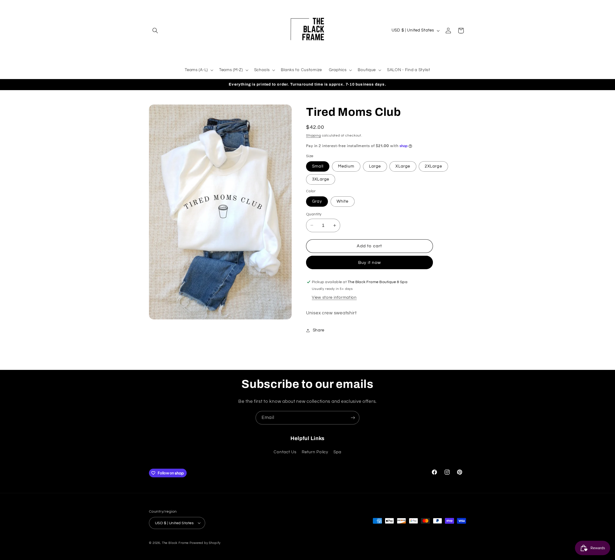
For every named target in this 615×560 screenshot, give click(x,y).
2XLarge (433, 166)
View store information (334, 297)
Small (317, 166)
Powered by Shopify (205, 542)
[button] (155, 30)
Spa (337, 452)
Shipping (313, 135)
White (343, 201)
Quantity (314, 214)
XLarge (402, 166)
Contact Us (285, 452)
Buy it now (369, 262)
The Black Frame (175, 542)
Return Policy (315, 452)
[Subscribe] (352, 417)
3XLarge (320, 179)
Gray (317, 201)
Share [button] (318, 330)
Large (375, 166)
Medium (346, 166)
